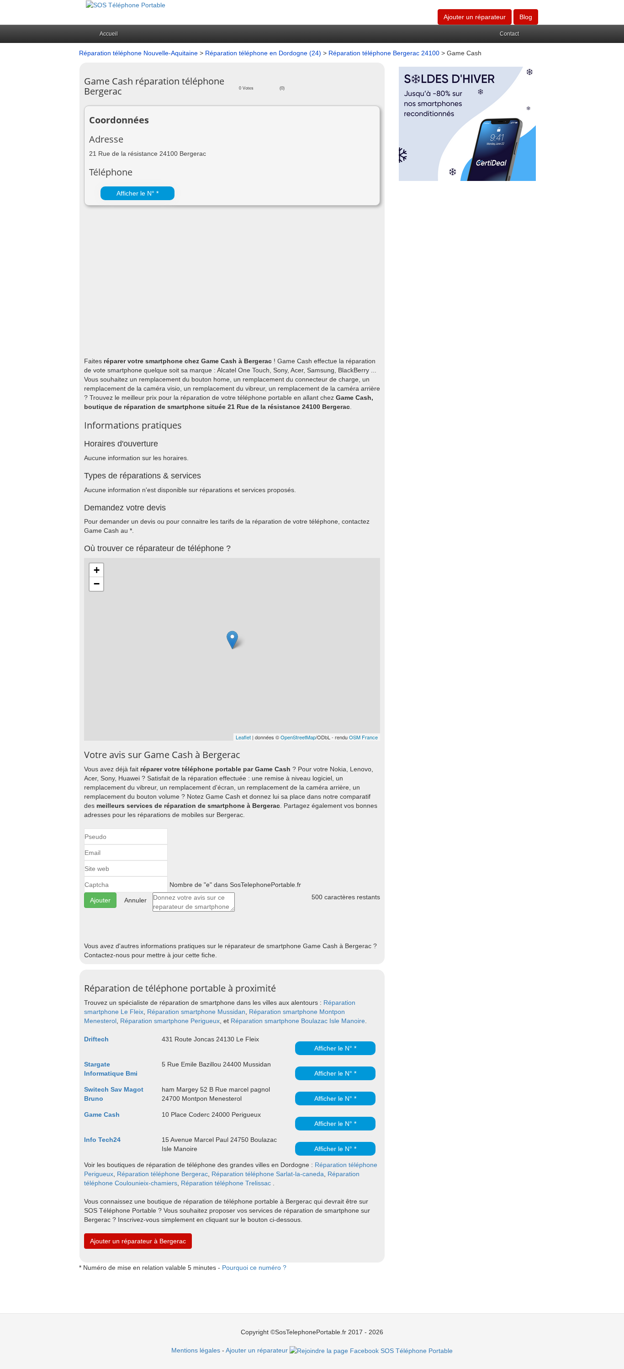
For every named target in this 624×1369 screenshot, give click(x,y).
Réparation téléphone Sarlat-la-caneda (268, 1174)
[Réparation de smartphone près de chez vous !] (125, 4)
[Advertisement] (232, 283)
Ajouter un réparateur (475, 17)
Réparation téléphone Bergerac (162, 1174)
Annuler (135, 900)
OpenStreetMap (298, 737)
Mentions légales (195, 1350)
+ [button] (97, 570)
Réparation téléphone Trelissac (226, 1183)
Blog (525, 17)
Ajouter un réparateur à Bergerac (138, 1241)
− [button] (97, 583)
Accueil (109, 34)
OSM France (363, 737)
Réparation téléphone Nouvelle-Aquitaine (138, 53)
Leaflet (243, 737)
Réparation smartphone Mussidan (196, 1011)
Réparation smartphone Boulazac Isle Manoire (298, 1020)
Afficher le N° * (137, 193)
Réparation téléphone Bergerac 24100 (384, 53)
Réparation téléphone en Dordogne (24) (263, 53)
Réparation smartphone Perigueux (170, 1020)
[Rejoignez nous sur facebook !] (371, 1350)
